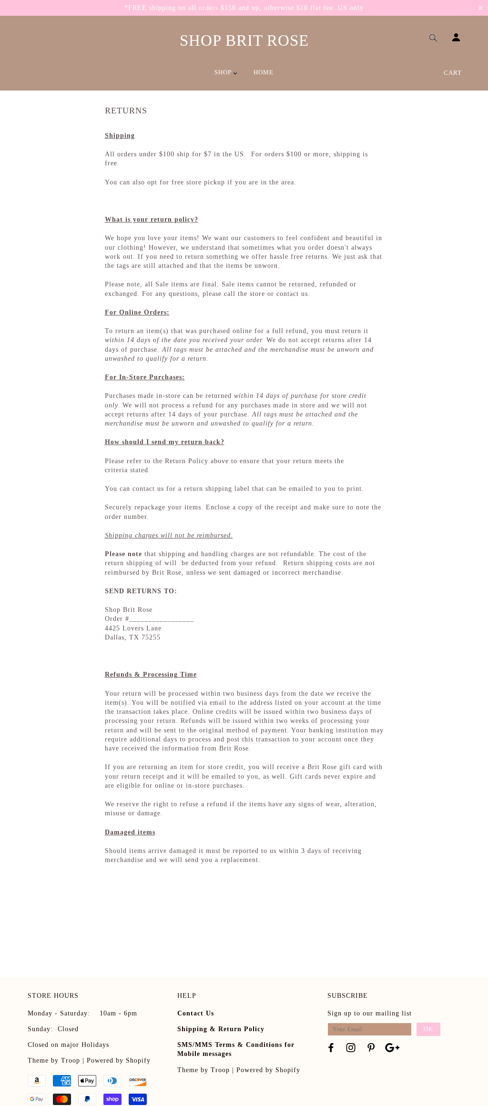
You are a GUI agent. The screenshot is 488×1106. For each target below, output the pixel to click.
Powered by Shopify (119, 1060)
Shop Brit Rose (244, 40)
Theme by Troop (54, 1060)
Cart (453, 72)
